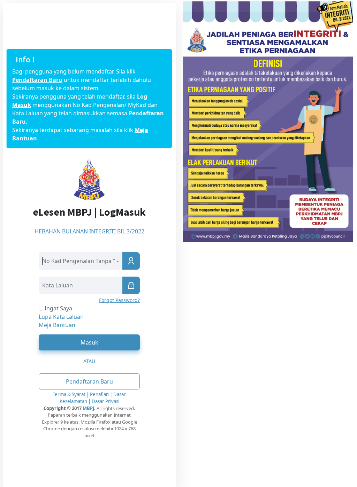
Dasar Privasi (105, 401)
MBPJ (88, 408)
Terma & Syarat (69, 394)
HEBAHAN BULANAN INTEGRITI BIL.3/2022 (89, 231)
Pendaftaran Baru (37, 80)
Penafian (100, 394)
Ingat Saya (57, 308)
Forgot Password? (119, 300)
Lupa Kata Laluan (61, 316)
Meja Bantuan (57, 325)
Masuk (89, 342)
